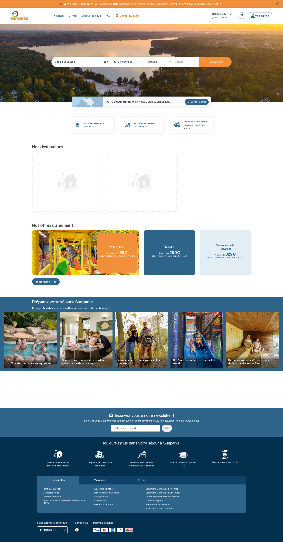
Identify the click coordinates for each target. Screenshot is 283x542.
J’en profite (214, 3)
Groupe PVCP (101, 496)
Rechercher (215, 61)
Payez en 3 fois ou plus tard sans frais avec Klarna (64, 501)
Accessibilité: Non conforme (159, 508)
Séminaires (100, 500)
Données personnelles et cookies (162, 496)
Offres (72, 15)
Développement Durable (106, 493)
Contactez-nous (51, 493)
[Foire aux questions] (242, 15)
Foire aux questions (53, 489)
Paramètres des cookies (158, 504)
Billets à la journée (103, 504)
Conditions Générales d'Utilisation (163, 493)
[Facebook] (77, 530)
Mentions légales (154, 500)
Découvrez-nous (91, 15)
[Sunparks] (19, 15)
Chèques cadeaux (52, 496)
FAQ (108, 15)
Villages (59, 15)
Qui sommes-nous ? (104, 489)
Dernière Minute (129, 15)
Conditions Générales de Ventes (162, 489)
